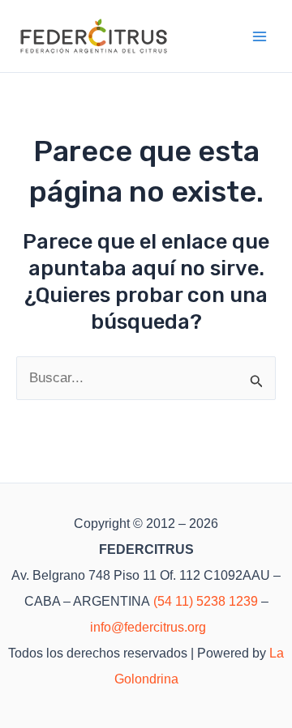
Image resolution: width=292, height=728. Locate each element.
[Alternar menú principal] (260, 36)
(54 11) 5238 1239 (205, 601)
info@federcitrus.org (148, 627)
